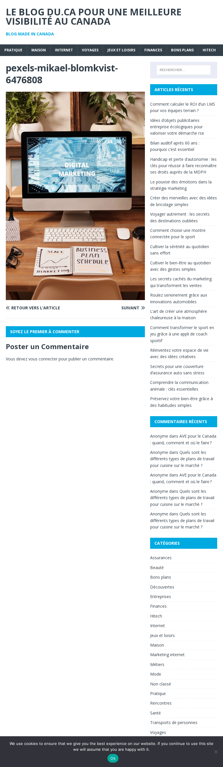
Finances (153, 50)
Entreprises (160, 596)
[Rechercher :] (184, 70)
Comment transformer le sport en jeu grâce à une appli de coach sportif (182, 334)
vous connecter (42, 359)
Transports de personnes (173, 722)
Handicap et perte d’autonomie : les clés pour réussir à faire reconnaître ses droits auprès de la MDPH (183, 165)
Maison (38, 50)
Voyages (90, 50)
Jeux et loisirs (121, 50)
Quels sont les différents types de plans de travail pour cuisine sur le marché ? (182, 459)
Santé (155, 713)
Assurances (161, 557)
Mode (155, 674)
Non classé (160, 684)
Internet (64, 50)
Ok (113, 758)
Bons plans (182, 50)
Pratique (13, 50)
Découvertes (162, 587)
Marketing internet (167, 654)
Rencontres (161, 703)
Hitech (209, 50)
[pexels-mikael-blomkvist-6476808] (75, 296)
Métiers (157, 664)
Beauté (157, 567)
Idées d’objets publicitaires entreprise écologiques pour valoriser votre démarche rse (177, 127)
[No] (216, 752)
